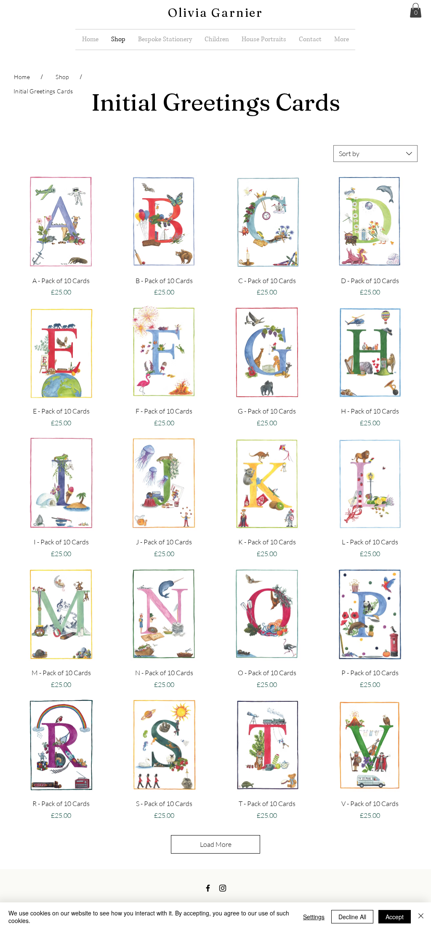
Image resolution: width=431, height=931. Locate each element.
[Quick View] (61, 222)
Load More (215, 844)
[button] (416, 10)
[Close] (421, 916)
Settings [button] (314, 916)
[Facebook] (208, 888)
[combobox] (375, 153)
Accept (395, 916)
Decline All (352, 916)
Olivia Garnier (215, 12)
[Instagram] (222, 888)
